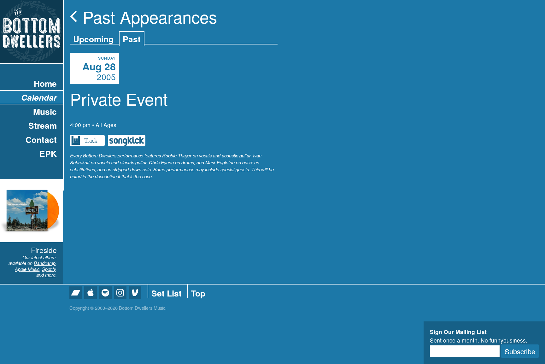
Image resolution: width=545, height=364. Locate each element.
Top (198, 293)
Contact (41, 139)
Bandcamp (45, 263)
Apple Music (27, 269)
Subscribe (520, 351)
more (50, 274)
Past (132, 39)
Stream (42, 125)
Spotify (49, 269)
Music (45, 111)
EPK (48, 153)
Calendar (39, 97)
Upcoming (93, 39)
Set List (166, 293)
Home (45, 83)
